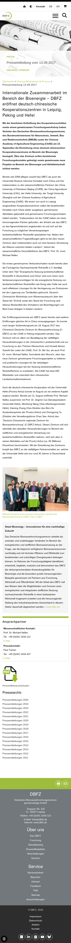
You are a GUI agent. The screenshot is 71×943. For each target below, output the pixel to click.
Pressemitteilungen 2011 (15, 757)
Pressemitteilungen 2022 (15, 712)
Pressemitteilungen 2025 (15, 699)
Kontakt (35, 928)
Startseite (8, 81)
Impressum (35, 916)
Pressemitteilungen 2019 (15, 724)
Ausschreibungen (35, 899)
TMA (35, 890)
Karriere (35, 858)
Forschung (35, 840)
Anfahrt (35, 924)
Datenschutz (35, 920)
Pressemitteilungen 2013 (15, 749)
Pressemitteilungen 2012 (15, 753)
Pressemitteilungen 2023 (15, 708)
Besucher (35, 877)
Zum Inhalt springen (18, 70)
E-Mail (6, 641)
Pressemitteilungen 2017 (15, 733)
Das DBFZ (35, 835)
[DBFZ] (7, 15)
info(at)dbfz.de (39, 819)
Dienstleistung (35, 844)
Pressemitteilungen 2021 (15, 716)
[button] (31, 6)
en (58, 6)
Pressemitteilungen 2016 (15, 737)
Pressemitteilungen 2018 (15, 728)
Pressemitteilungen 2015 (15, 741)
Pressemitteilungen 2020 (15, 720)
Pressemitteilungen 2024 (15, 704)
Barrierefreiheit (35, 872)
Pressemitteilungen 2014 (15, 745)
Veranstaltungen (35, 853)
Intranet (36, 881)
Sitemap (35, 895)
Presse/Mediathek (28, 81)
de (50, 6)
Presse (46, 81)
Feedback (35, 886)
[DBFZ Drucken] (58, 783)
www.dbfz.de (53, 606)
